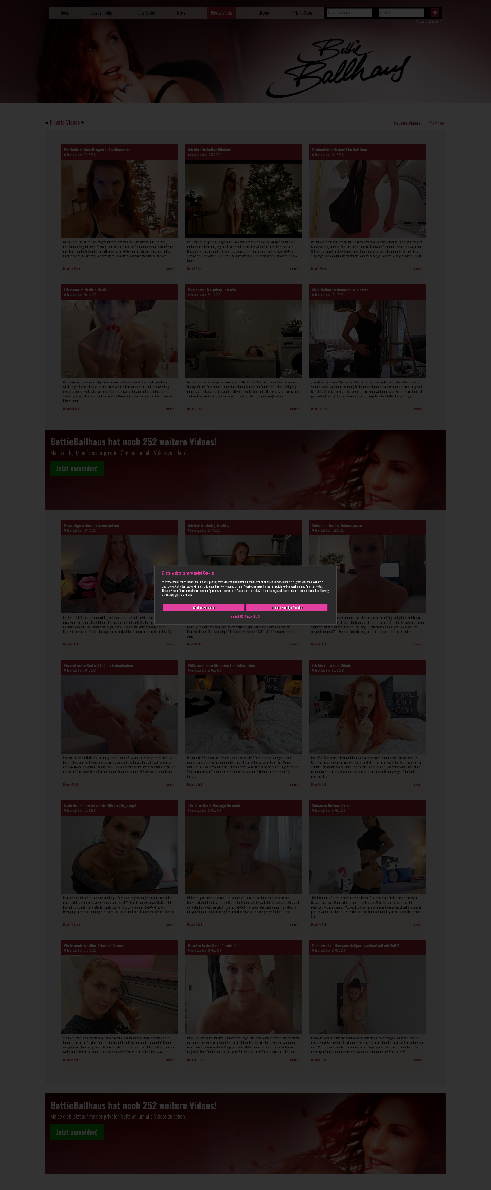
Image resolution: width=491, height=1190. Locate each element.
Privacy (248, 616)
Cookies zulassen (204, 607)
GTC (241, 616)
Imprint (234, 616)
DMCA (257, 616)
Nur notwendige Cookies (287, 607)
